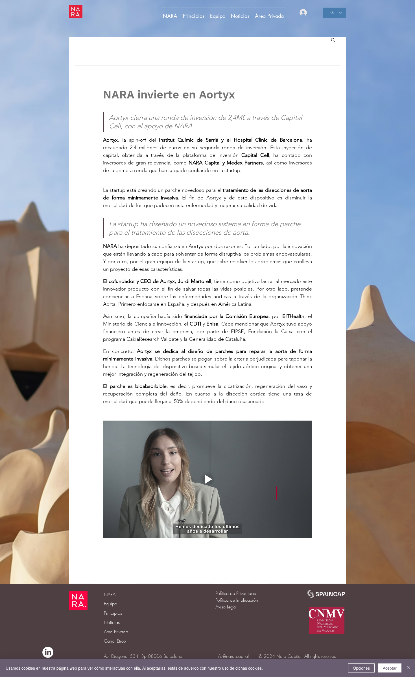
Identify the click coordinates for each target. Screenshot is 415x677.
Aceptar (390, 668)
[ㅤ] (310, 12)
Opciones (361, 668)
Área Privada (116, 631)
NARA (109, 594)
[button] (269, 13)
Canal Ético (115, 641)
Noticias (112, 622)
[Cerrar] (408, 667)
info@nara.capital (232, 656)
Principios (113, 613)
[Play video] (207, 479)
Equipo (110, 604)
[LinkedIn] (47, 652)
